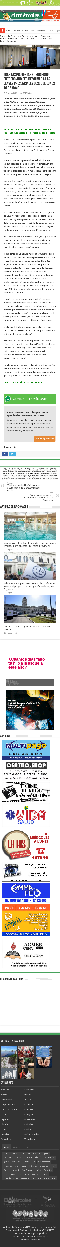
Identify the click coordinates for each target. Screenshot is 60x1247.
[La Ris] (26, 844)
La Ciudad (29, 1104)
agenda (6, 1162)
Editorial (4, 1124)
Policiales (28, 1124)
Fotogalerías (6, 1139)
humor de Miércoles (28, 1166)
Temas (6, 1147)
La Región (28, 1114)
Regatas (14, 1174)
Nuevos (16, 1147)
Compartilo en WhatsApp (30, 398)
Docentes (48, 1170)
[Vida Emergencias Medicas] (26, 815)
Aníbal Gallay (30, 1162)
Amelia (4, 1094)
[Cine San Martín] (26, 792)
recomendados (44, 1162)
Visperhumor (30, 1139)
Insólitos (28, 1099)
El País (3, 1129)
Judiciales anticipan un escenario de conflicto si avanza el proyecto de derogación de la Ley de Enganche (29, 586)
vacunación (49, 1158)
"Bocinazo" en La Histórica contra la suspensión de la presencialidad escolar (23, 487)
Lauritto (38, 1170)
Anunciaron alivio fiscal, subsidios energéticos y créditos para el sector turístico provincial (30, 544)
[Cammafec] (26, 893)
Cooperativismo (8, 1104)
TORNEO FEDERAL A (39, 1174)
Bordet (53, 1166)
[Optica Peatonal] (26, 871)
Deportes (5, 1119)
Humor (27, 1094)
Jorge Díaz (44, 1166)
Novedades (29, 1119)
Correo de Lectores (9, 1109)
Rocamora (20, 1158)
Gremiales (29, 1089)
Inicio (2, 36)
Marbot (6, 1170)
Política (27, 1129)
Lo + (26, 1147)
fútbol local (36, 1178)
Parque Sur (8, 1166)
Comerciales (6, 1099)
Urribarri (15, 1170)
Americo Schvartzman (12, 1154)
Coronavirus (8, 1158)
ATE (16, 1166)
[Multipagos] (26, 749)
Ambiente (5, 1089)
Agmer (45, 1154)
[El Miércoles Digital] (30, 15)
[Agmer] (26, 953)
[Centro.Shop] (26, 770)
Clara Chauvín (26, 1170)
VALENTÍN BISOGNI (11, 1178)
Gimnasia (27, 1154)
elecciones (24, 1174)
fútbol (6, 1174)
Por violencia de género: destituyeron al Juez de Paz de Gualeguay (38, 496)
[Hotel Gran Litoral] (26, 920)
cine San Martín (50, 1178)
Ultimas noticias (31, 1134)
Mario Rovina (17, 1162)
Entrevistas (5, 1134)
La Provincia (13, 36)
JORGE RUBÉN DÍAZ (35, 1158)
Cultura (4, 1114)
